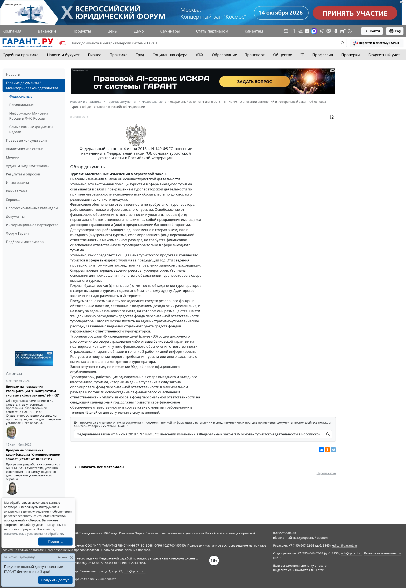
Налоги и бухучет (63, 54)
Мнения (12, 157)
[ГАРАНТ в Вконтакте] (300, 31)
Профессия (322, 54)
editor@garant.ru (344, 545)
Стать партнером (212, 31)
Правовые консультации (26, 140)
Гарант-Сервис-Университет (94, 579)
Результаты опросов (23, 174)
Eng (398, 31)
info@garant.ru (134, 571)
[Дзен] (307, 31)
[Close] (71, 557)
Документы (15, 216)
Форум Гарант (17, 233)
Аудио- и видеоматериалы (27, 165)
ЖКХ (199, 54)
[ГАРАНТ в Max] (314, 31)
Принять (55, 541)
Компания (12, 31)
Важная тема (16, 191)
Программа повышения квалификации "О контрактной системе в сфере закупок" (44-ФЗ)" (33, 390)
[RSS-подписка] (350, 31)
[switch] (62, 43)
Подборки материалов (25, 241)
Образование (224, 54)
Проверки (350, 54)
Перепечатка (326, 473)
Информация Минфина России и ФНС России (28, 116)
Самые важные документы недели (31, 129)
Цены (112, 31)
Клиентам (254, 31)
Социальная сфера (169, 54)
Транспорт (255, 54)
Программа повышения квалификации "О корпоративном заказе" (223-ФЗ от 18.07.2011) (33, 454)
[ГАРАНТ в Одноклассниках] (335, 31)
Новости (13, 74)
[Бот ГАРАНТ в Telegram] (328, 31)
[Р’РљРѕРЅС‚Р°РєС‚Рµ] (321, 449)
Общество (282, 54)
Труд (140, 54)
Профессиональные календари (32, 208)
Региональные (21, 105)
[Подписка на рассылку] (285, 31)
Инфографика (17, 182)
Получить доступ (55, 580)
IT (302, 54)
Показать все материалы (101, 467)
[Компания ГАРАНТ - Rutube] (343, 31)
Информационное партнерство (32, 225)
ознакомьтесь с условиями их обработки (33, 534)
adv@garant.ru (351, 553)
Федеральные (20, 96)
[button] (376, 43)
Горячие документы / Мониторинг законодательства (32, 85)
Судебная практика (20, 54)
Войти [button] (375, 31)
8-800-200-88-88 (284, 533)
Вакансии (47, 31)
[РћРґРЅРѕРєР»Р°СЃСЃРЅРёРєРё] (327, 449)
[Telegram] (333, 449)
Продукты (82, 31)
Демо (139, 31)
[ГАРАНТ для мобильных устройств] (293, 31)
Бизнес (94, 54)
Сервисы (13, 199)
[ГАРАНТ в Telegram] (321, 31)
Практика (119, 54)
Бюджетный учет (384, 54)
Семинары (170, 31)
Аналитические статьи (24, 148)
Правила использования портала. (126, 550)
